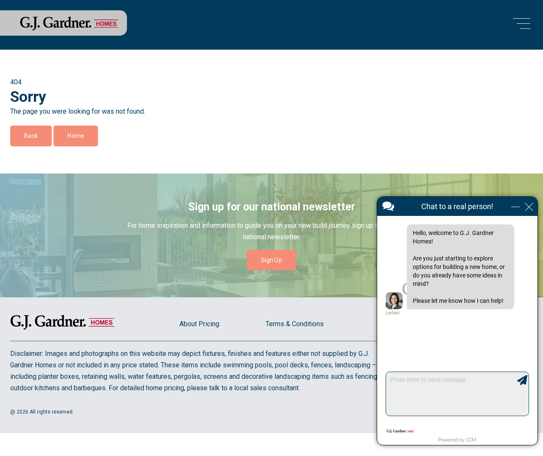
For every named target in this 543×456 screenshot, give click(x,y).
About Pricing (199, 324)
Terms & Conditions (295, 324)
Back (31, 135)
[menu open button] (521, 25)
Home (75, 135)
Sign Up (271, 260)
